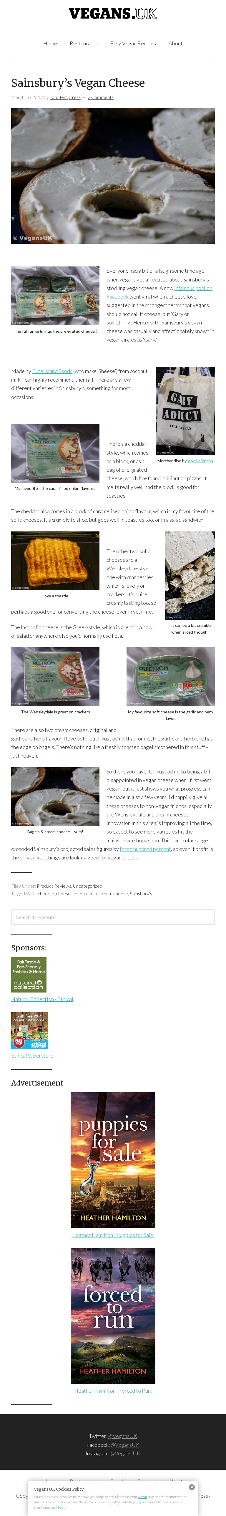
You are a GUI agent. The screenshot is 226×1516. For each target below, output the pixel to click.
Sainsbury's (141, 893)
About (142, 1497)
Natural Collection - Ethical (42, 999)
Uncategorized (87, 886)
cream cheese (113, 893)
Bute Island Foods (52, 371)
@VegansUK (122, 1436)
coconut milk (85, 893)
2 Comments (101, 97)
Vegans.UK (113, 20)
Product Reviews (54, 886)
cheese (63, 893)
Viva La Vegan (200, 460)
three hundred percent (145, 849)
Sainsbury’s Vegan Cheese (78, 83)
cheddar (46, 893)
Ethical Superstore (32, 1055)
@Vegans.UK (125, 1453)
